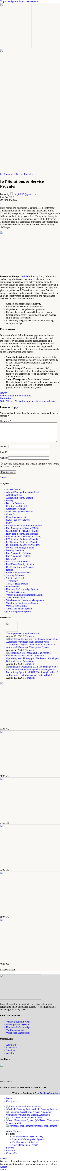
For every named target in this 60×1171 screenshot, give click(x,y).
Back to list (5, 398)
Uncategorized (13, 586)
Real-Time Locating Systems (20, 567)
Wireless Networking (16, 606)
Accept (3, 1166)
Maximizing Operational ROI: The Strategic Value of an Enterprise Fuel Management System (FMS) (32, 673)
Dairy (9, 522)
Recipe (9, 569)
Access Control (13, 489)
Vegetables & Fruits (15, 592)
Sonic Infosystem (50, 1093)
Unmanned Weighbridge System (22, 589)
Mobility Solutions (15, 550)
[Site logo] (16, 47)
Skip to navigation (9, 1)
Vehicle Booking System (18, 1021)
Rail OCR (11, 558)
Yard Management (15, 1030)
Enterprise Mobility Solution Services (24, 525)
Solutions (10, 1050)
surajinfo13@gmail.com (25, 194)
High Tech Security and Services (22, 533)
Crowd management (16, 517)
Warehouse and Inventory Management (25, 600)
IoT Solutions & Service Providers (16, 174)
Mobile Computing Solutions (20, 547)
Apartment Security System (19, 497)
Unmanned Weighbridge (18, 1027)
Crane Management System (19, 511)
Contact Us (11, 1047)
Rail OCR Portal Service (18, 561)
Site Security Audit (15, 578)
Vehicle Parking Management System (24, 594)
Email (4, 452)
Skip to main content (28, 1)
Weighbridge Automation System (22, 603)
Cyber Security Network (18, 520)
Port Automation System (18, 556)
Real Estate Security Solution (20, 564)
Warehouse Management (18, 1032)
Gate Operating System (17, 1024)
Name (4, 446)
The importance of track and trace (22, 633)
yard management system (18, 611)
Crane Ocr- (11, 514)
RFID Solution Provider (18, 572)
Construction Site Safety (18, 506)
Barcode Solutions (15, 503)
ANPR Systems (14, 495)
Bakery (9, 500)
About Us (11, 1044)
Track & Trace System (17, 583)
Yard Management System (19, 608)
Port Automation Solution (18, 553)
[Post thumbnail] (12, 630)
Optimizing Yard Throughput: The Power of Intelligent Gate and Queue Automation (32, 659)
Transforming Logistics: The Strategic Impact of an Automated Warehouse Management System (31, 646)
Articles (10, 1053)
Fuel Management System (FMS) (22, 528)
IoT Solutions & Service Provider (22, 539)
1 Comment (28, 636)
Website (4, 458)
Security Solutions (15, 575)
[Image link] (20, 998)
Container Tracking (15, 508)
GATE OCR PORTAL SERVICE (22, 531)
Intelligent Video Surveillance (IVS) (23, 536)
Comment (5, 421)
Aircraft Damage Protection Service (23, 492)
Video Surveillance (15, 597)
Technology (12, 581)
